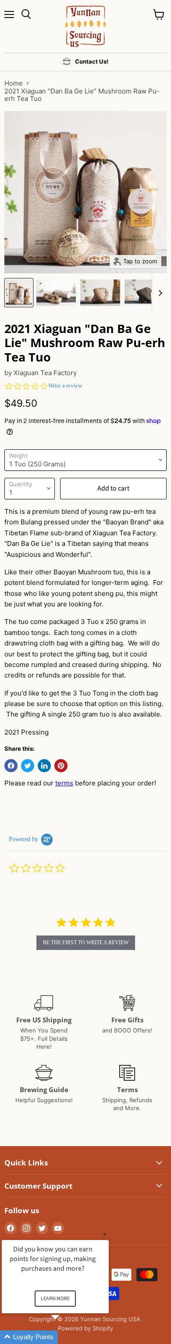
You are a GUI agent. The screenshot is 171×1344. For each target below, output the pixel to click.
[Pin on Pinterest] (61, 765)
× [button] (105, 1234)
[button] (66, 1337)
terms (64, 783)
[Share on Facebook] (11, 765)
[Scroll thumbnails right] (159, 293)
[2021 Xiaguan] (19, 293)
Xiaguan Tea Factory (45, 373)
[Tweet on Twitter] (27, 765)
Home (13, 83)
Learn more (55, 1298)
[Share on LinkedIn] (44, 765)
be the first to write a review (85, 942)
